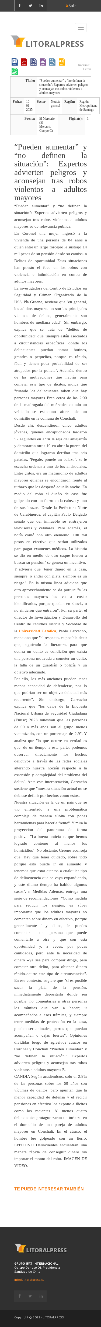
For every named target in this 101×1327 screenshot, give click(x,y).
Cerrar (86, 69)
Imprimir (83, 65)
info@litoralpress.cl (29, 1280)
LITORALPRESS (55, 43)
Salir (72, 5)
